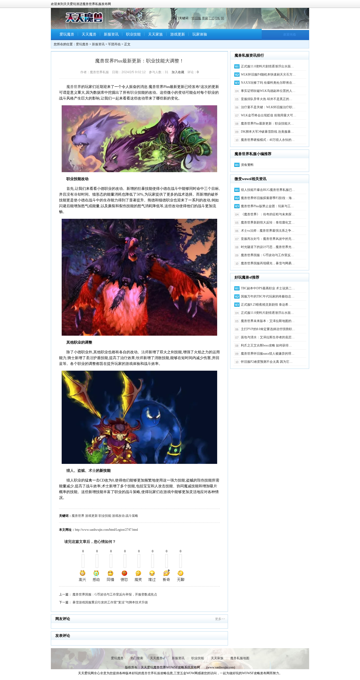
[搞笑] (138, 575)
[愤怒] (124, 575)
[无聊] (180, 575)
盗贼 (81, 471)
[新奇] (166, 575)
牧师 (139, 358)
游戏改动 (118, 516)
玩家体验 (199, 34)
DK (217, 18)
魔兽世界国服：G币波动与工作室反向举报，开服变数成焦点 (114, 594)
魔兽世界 (73, 87)
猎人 (70, 471)
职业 (134, 93)
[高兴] (82, 575)
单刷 (205, 18)
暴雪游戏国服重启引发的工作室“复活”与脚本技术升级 (110, 602)
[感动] (96, 575)
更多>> (220, 619)
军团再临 (114, 44)
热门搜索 (136, 658)
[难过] (152, 575)
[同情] (110, 575)
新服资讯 (111, 34)
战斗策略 (131, 516)
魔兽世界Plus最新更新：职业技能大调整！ (139, 60)
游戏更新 (177, 34)
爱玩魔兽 (67, 34)
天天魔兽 (89, 34)
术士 (92, 471)
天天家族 (155, 34)
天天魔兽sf (157, 658)
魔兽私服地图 (239, 658)
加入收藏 (178, 72)
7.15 (212, 18)
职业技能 (133, 34)
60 (222, 18)
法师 (145, 352)
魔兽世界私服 (150, 673)
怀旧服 (196, 18)
